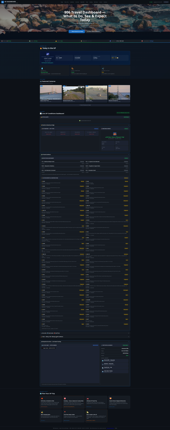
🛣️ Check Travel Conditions (93, 31)
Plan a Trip (66, 2)
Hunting (91, 2)
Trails (87, 2)
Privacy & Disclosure (110, 428)
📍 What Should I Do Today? (76, 31)
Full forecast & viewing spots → (48, 62)
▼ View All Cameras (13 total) (85, 105)
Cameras (105, 2)
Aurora (100, 2)
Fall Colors (96, 2)
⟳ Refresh (166, 2)
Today (62, 2)
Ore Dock (77, 2)
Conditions (72, 2)
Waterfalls (82, 2)
